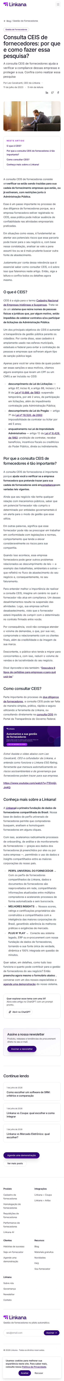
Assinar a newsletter (22, 1049)
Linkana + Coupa (43, 1194)
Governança (9, 1288)
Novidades (40, 1257)
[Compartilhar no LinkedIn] (46, 92)
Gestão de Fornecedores (25, 20)
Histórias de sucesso (13, 1246)
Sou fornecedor (42, 1268)
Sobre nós (8, 1283)
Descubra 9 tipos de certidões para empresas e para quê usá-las (29, 672)
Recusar (39, 1373)
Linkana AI (8, 1232)
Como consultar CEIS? (18, 159)
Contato (7, 1300)
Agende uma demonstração (21, 1155)
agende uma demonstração (19, 984)
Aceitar (24, 1373)
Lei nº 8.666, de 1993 (27, 392)
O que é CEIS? (14, 145)
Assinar (50, 1332)
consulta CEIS (45, 714)
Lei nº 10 (21, 415)
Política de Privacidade (34, 1366)
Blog (9, 21)
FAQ (36, 1263)
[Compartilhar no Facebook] (58, 92)
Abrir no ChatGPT (21, 1012)
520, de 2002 (34, 415)
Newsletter (8, 1294)
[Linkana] (14, 4)
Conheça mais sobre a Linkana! (23, 164)
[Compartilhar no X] (52, 92)
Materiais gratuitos (43, 1252)
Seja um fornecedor (13, 1252)
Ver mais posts (15, 1163)
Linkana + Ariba (42, 1200)
